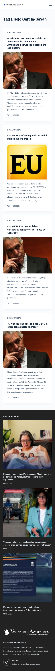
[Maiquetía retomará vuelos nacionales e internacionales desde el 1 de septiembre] (27, 577)
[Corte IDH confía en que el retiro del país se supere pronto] (27, 161)
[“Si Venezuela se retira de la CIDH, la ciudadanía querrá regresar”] (27, 349)
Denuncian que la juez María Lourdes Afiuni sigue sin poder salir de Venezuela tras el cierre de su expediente (27, 477)
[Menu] (50, 4)
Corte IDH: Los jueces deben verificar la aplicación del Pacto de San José (26, 229)
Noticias (17, 33)
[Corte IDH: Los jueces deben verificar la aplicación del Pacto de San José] (27, 255)
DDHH (9, 33)
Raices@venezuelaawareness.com (26, 664)
